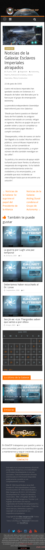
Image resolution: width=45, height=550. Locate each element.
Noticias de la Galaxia (18, 75)
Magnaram (23, 72)
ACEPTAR (24, 548)
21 (28, 357)
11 (11, 352)
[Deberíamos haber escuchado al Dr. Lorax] (22, 262)
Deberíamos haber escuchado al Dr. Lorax (21, 286)
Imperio (7, 75)
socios (29, 537)
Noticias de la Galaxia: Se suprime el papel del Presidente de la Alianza (10, 200)
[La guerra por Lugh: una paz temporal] (22, 227)
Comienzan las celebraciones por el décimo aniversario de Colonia (23, 387)
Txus (23, 397)
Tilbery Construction (20, 78)
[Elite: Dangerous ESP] (22, 8)
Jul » (10, 369)
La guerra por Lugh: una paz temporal (19, 251)
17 (5, 357)
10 (5, 352)
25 (11, 362)
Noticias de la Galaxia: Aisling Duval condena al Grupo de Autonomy (33, 200)
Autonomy (35, 72)
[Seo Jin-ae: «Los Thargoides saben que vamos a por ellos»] (22, 297)
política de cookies (26, 544)
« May (5, 369)
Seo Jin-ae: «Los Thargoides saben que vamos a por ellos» (22, 321)
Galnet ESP (9, 48)
